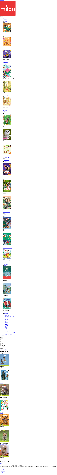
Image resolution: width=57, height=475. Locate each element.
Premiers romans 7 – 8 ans (6, 160)
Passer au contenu (2, 0)
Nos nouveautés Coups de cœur (8, 334)
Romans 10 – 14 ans (6, 161)
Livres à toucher (5, 19)
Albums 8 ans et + (6, 64)
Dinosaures (6, 326)
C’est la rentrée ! (7, 331)
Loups (6, 328)
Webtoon (5, 265)
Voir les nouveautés (6, 313)
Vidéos (1, 344)
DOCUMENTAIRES (5, 110)
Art (5, 321)
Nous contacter (2, 469)
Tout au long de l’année (6, 314)
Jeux (4, 216)
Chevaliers (6, 324)
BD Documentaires (6, 264)
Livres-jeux (5, 214)
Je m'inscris (20, 465)
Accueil (1, 349)
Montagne (6, 329)
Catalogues (2, 335)
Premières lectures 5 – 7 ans (7, 159)
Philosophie (6, 322)
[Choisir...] (7, 346)
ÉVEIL (3, 18)
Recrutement (2, 472)
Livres (2, 349)
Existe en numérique (3, 345)
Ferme (6, 327)
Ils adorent (5, 323)
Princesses (6, 330)
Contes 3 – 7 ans (5, 63)
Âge (0, 339)
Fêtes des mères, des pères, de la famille (9, 316)
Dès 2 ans (5, 111)
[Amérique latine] (7, 347)
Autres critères (1, 343)
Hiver (5, 317)
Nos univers (2, 470)
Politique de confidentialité (24, 467)
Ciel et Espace (6, 325)
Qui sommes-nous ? (3, 471)
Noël (5, 318)
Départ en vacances (7, 315)
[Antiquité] (7, 348)
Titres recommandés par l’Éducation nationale (10, 332)
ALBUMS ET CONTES (5, 62)
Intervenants (4, 349)
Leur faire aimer (5, 320)
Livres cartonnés (5, 21)
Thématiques (1, 348)
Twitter (0, 463)
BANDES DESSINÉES (5, 263)
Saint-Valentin (6, 319)
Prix (0, 341)
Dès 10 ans (5, 113)
